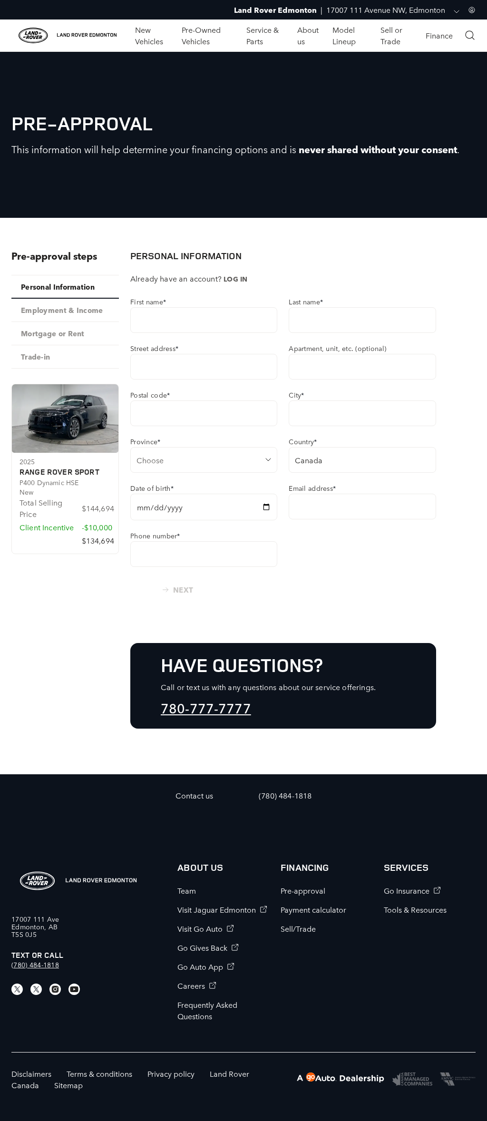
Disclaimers (31, 1073)
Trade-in (35, 356)
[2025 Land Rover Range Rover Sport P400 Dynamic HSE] (65, 418)
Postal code (150, 395)
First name (148, 301)
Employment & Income (62, 310)
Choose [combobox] (150, 460)
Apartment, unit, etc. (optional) (337, 348)
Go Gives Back (202, 947)
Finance (439, 35)
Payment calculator (313, 909)
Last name (306, 301)
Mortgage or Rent (53, 333)
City (296, 395)
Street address (154, 348)
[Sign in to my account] (472, 10)
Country (303, 441)
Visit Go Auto (200, 928)
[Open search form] (470, 35)
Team (186, 890)
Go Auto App (200, 966)
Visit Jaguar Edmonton (216, 909)
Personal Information (58, 287)
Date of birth (152, 488)
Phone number (155, 535)
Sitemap (68, 1085)
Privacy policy (171, 1073)
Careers (191, 985)
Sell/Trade (298, 928)
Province (145, 441)
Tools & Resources (415, 909)
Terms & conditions (99, 1073)
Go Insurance (406, 890)
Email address (312, 488)
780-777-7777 (206, 707)
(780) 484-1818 (35, 964)
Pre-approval (303, 890)
